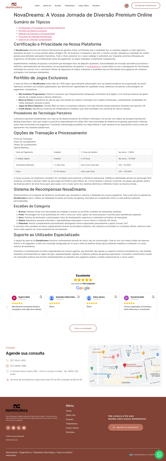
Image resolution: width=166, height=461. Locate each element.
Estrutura (96, 6)
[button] (7, 308)
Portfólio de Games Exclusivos (33, 30)
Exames (58, 6)
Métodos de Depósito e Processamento (37, 33)
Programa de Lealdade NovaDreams (35, 36)
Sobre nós (47, 6)
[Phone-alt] (18, 428)
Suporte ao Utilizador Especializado (35, 39)
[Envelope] (24, 428)
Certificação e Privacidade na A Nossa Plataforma (42, 28)
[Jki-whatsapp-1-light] (13, 428)
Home (37, 6)
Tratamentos (70, 6)
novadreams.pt (94, 66)
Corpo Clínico (83, 6)
